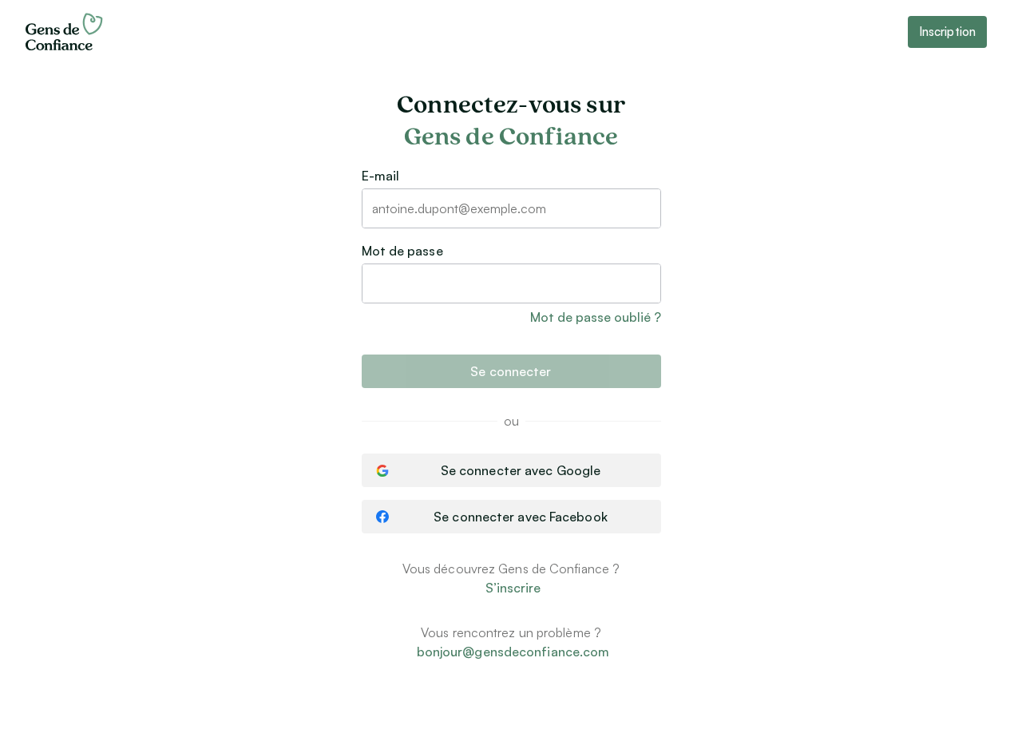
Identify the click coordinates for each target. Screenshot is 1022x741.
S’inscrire (513, 588)
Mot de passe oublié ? (595, 317)
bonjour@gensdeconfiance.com (513, 652)
